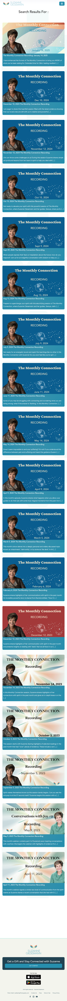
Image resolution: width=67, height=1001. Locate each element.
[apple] (33, 976)
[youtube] (37, 996)
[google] (33, 981)
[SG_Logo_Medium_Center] (33, 945)
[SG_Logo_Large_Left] (13, 2)
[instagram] (33, 996)
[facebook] (30, 996)
